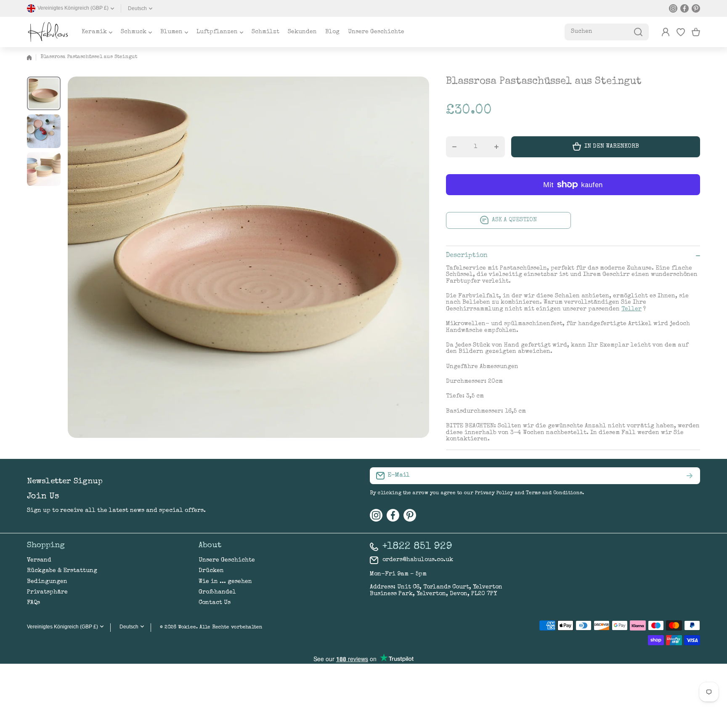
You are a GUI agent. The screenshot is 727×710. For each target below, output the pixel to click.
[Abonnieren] (689, 475)
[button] (696, 32)
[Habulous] (48, 32)
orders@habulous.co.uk (417, 560)
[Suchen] (638, 32)
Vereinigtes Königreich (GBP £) (62, 627)
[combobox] (607, 32)
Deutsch (137, 8)
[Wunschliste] (681, 32)
